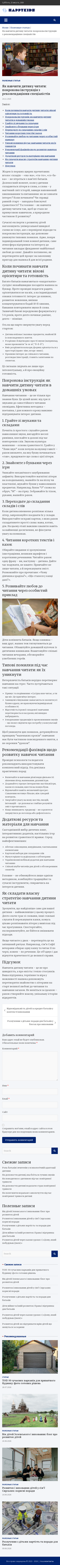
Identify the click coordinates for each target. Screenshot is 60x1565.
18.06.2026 (6, 1441)
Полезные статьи (11, 80)
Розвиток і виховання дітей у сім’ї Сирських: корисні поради (23, 1489)
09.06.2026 (6, 1548)
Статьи (5, 1377)
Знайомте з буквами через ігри (22, 126)
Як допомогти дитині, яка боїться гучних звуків (28, 1175)
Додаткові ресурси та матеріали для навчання (30, 156)
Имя (5, 1085)
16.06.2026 (6, 1494)
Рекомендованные (15, 1336)
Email (6, 1098)
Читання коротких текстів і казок (23, 133)
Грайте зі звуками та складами (21, 123)
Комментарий (10, 1048)
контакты (49, 1561)
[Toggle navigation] (6, 20)
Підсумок (10, 166)
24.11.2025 (6, 99)
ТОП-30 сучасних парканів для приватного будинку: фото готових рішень (28, 1382)
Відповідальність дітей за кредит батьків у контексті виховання (30, 1010)
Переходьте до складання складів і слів (26, 130)
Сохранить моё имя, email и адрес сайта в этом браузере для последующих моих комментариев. (28, 1130)
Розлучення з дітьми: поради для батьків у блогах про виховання (30, 1023)
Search (54, 1151)
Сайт (5, 1112)
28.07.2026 (6, 1387)
